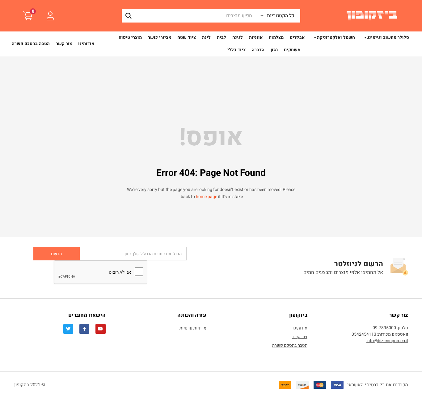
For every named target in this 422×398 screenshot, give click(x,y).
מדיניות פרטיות (192, 328)
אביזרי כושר (159, 37)
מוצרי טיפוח (130, 37)
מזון (274, 50)
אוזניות (256, 37)
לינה (206, 37)
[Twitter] (68, 329)
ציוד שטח (186, 37)
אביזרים (297, 37)
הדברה (258, 50)
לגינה (237, 37)
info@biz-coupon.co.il (387, 341)
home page (206, 196)
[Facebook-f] (84, 329)
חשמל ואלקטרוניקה (336, 37)
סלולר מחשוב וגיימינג (388, 37)
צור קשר (64, 43)
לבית (221, 37)
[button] (278, 16)
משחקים (292, 50)
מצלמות (276, 37)
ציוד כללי (236, 50)
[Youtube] (100, 329)
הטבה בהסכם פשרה (31, 43)
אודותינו (86, 43)
